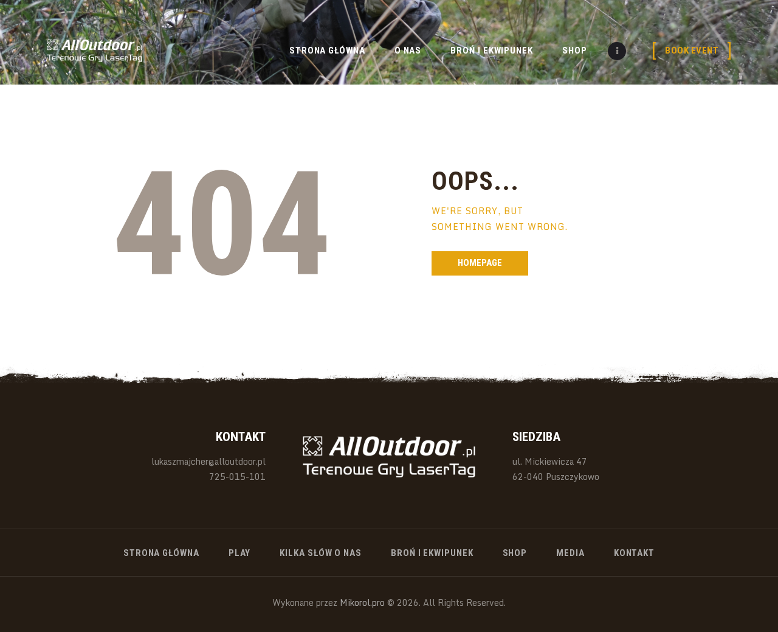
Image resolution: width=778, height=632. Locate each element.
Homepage (480, 262)
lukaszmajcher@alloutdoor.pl (208, 461)
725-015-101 (237, 477)
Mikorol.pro (361, 602)
